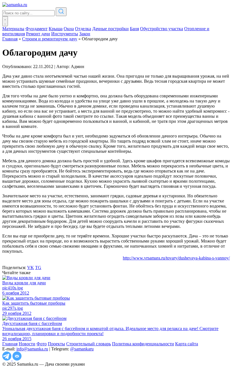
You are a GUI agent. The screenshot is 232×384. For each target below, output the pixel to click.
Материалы (13, 28)
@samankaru (82, 348)
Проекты (56, 343)
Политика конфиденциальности (143, 343)
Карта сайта (186, 343)
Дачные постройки (110, 28)
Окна (69, 28)
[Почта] (17, 359)
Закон (84, 33)
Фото (41, 343)
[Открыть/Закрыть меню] (5, 21)
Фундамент (36, 28)
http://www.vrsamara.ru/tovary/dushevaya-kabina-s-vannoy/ (176, 258)
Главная (10, 343)
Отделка (83, 28)
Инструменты (64, 33)
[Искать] (61, 11)
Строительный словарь (88, 343)
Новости (27, 343)
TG (38, 267)
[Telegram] (7, 359)
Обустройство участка (161, 28)
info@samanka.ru (32, 348)
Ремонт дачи (38, 33)
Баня (134, 28)
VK (30, 267)
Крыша (56, 28)
